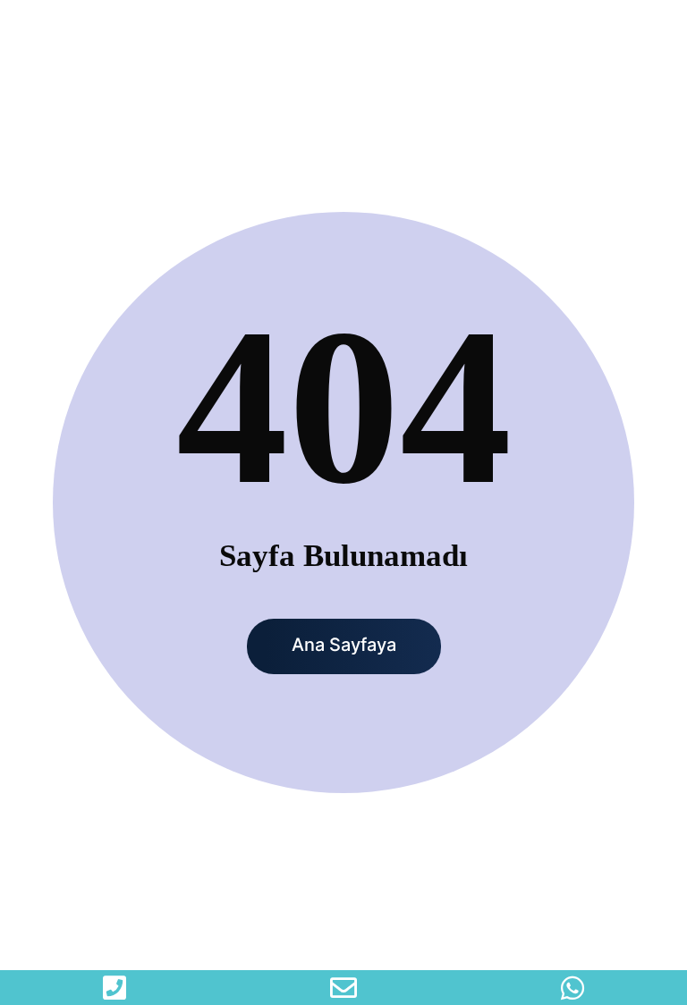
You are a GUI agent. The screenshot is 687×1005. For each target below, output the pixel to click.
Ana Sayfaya (344, 644)
